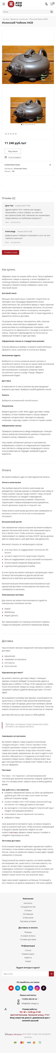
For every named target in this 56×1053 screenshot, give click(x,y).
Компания (28, 898)
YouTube (11, 988)
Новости (28, 957)
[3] (11, 134)
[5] (16, 134)
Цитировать (16, 222)
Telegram (17, 988)
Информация (28, 945)
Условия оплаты (28, 936)
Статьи (28, 950)
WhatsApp (24, 988)
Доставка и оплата (28, 927)
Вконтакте (30, 988)
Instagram (37, 988)
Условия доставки (28, 939)
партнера (13, 832)
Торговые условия (28, 921)
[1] (6, 134)
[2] (8, 134)
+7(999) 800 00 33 (29, 999)
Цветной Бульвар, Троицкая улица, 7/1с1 (29, 1015)
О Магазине (28, 917)
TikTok (43, 988)
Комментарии (28, 954)
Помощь (28, 932)
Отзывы (28, 910)
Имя (7, 222)
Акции (28, 961)
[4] (13, 134)
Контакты (28, 903)
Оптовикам (28, 914)
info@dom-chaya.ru (30, 1003)
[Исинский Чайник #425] (28, 110)
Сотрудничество (28, 907)
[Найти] (51, 12)
